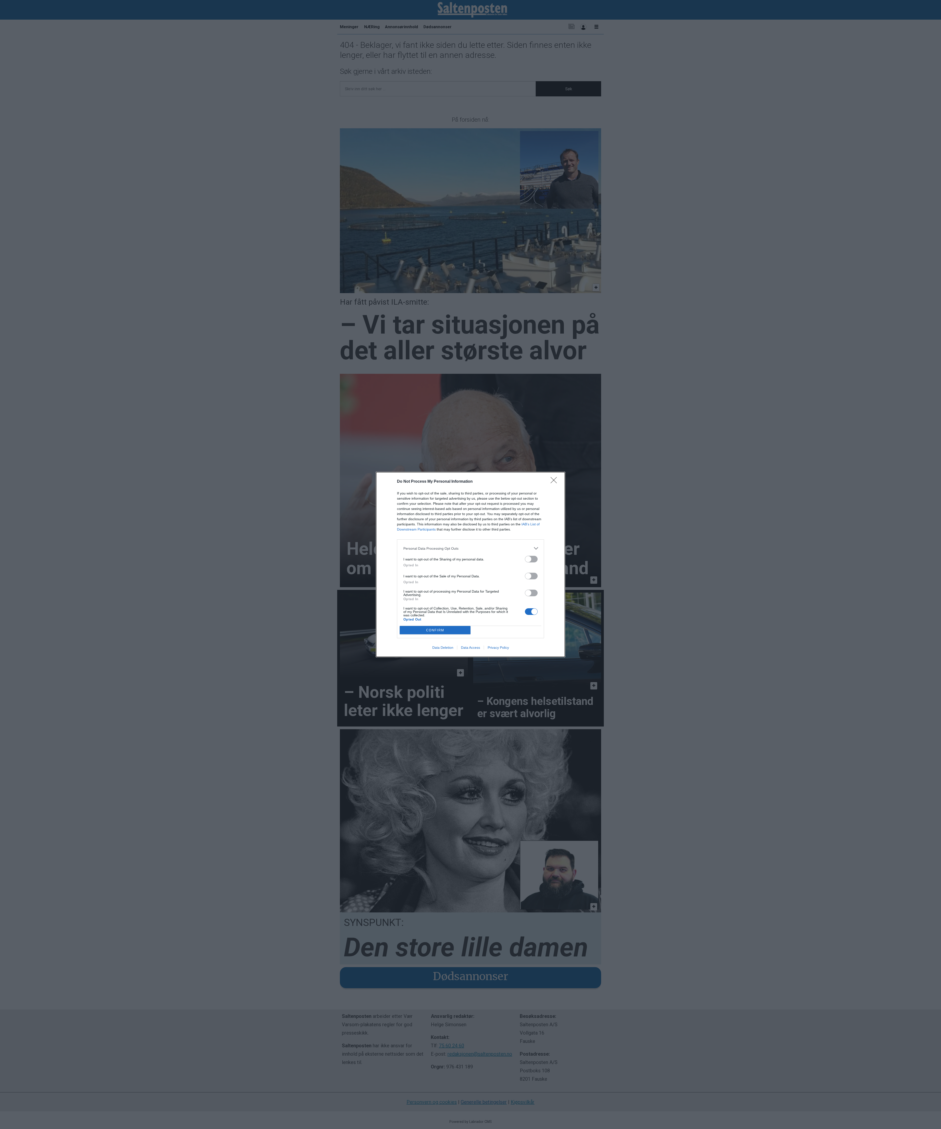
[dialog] (470, 564)
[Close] (555, 481)
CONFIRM (435, 630)
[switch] (531, 559)
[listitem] (470, 548)
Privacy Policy (498, 647)
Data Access (470, 647)
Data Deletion (442, 647)
